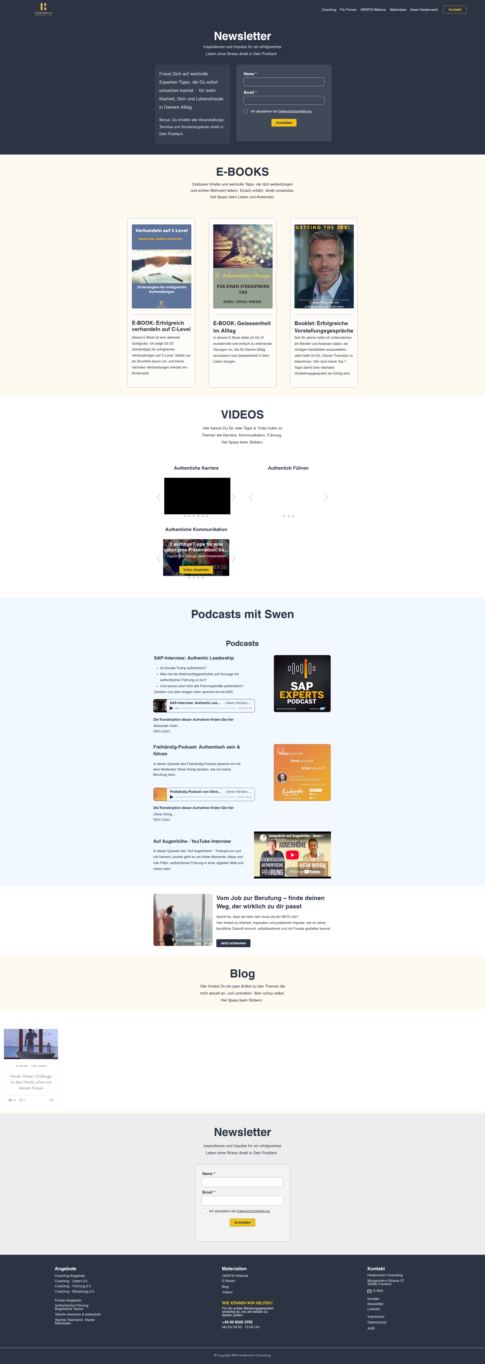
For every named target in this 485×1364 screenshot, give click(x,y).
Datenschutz (377, 1322)
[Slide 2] (189, 516)
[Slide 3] (193, 516)
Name (249, 74)
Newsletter (376, 1304)
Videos (227, 1292)
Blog (225, 1287)
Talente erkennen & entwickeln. (78, 1314)
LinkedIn (373, 1309)
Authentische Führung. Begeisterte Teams (72, 1307)
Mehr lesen (161, 731)
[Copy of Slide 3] (198, 516)
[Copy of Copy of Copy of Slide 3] (207, 516)
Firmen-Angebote (68, 1300)
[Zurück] (158, 497)
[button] (329, 9)
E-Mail (378, 1291)
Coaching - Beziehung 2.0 (74, 1291)
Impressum (376, 1317)
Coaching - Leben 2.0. (71, 1281)
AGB (371, 1328)
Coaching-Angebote (70, 1276)
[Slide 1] (185, 516)
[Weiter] (233, 497)
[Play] (171, 708)
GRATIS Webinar (235, 1276)
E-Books (228, 1281)
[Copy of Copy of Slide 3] (202, 516)
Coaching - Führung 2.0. (73, 1286)
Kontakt (373, 1299)
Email (249, 92)
